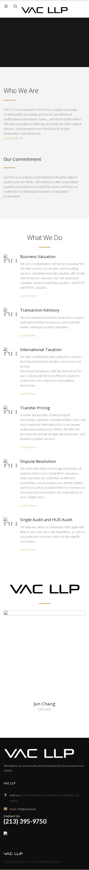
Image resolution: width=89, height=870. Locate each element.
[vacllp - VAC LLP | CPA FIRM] (44, 9)
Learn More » (28, 296)
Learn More (11, 138)
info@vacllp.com (26, 809)
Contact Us (12, 816)
